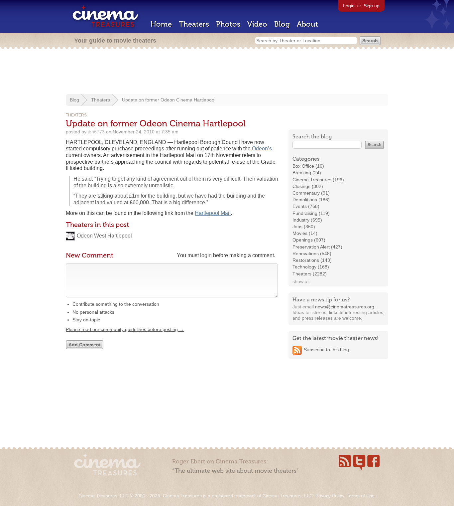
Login (349, 5)
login (206, 255)
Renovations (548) (311, 253)
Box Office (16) (308, 166)
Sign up (372, 5)
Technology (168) (310, 266)
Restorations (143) (312, 260)
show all (300, 281)
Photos (228, 24)
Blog (282, 24)
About (307, 24)
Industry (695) (307, 220)
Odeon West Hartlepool (104, 236)
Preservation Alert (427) (317, 247)
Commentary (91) (311, 193)
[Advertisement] (227, 72)
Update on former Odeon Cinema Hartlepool (168, 99)
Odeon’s (262, 148)
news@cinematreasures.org (344, 306)
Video (257, 24)
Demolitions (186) (311, 199)
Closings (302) (307, 186)
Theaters (194, 24)
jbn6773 (96, 131)
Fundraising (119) (311, 213)
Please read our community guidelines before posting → (125, 329)
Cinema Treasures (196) (318, 179)
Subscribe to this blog (326, 349)
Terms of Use (361, 495)
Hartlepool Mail (213, 213)
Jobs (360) (303, 226)
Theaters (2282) (309, 273)
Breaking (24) (306, 172)
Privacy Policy (329, 495)
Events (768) (305, 206)
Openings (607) (308, 240)
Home (161, 24)
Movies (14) (304, 233)
